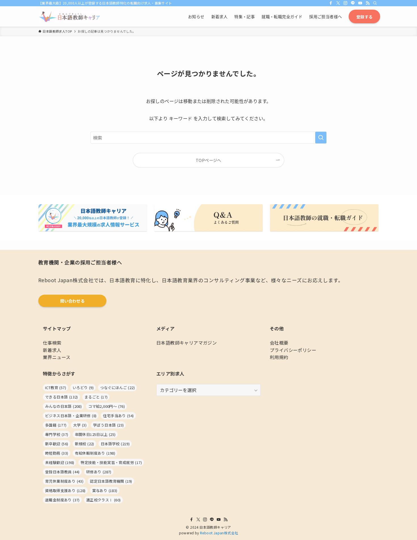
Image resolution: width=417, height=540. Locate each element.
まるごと (96, 397)
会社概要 (279, 342)
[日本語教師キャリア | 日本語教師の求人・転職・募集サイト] (69, 16)
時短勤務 (56, 453)
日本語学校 (115, 443)
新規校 (84, 443)
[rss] (367, 3)
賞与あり (104, 490)
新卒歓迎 (56, 443)
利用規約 (279, 357)
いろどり (83, 387)
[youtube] (360, 3)
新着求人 (52, 350)
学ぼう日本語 (108, 425)
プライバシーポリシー (293, 350)
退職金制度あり (62, 500)
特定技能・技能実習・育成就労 (111, 462)
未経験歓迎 (59, 462)
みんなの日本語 (63, 406)
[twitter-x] (338, 3)
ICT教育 (55, 387)
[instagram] (345, 3)
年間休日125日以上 (95, 434)
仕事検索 (52, 342)
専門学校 (56, 434)
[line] (353, 3)
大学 (80, 425)
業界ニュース (56, 357)
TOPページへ (208, 160)
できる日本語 (61, 397)
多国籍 (56, 425)
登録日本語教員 (62, 471)
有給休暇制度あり (95, 453)
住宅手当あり (118, 415)
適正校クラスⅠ (103, 500)
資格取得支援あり (65, 490)
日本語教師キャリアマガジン (186, 342)
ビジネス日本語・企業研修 (70, 415)
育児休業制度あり (64, 481)
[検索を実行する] (321, 138)
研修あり (98, 471)
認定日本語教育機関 (111, 481)
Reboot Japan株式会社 (219, 532)
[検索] (375, 3)
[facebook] (330, 3)
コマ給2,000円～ (106, 406)
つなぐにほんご (117, 387)
